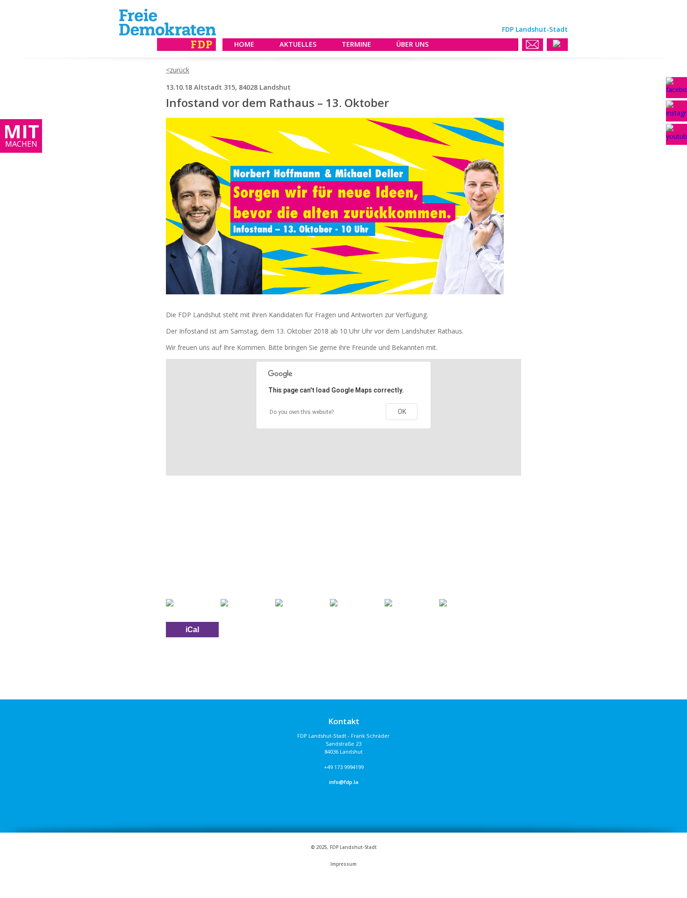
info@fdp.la (343, 781)
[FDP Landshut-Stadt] (167, 48)
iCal (192, 630)
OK (402, 411)
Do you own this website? (302, 412)
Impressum (343, 864)
